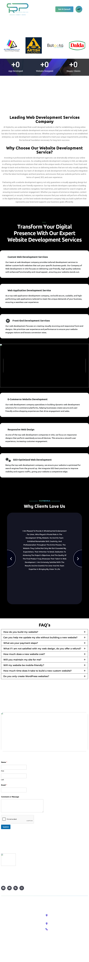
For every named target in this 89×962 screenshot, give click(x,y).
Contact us (6, 929)
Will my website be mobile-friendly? (23, 665)
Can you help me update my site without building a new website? (40, 637)
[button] (44, 632)
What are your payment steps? (20, 643)
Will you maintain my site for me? (22, 659)
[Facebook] (3, 888)
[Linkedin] (9, 888)
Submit (6, 827)
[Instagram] (21, 888)
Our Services (6, 923)
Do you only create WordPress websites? (26, 676)
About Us (5, 918)
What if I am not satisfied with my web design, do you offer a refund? (42, 648)
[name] (17, 9)
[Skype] (15, 888)
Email (4, 785)
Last (2, 780)
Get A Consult (64, 9)
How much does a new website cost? (24, 654)
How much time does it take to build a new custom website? (37, 670)
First (2, 771)
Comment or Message (10, 797)
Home (3, 912)
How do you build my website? (20, 632)
